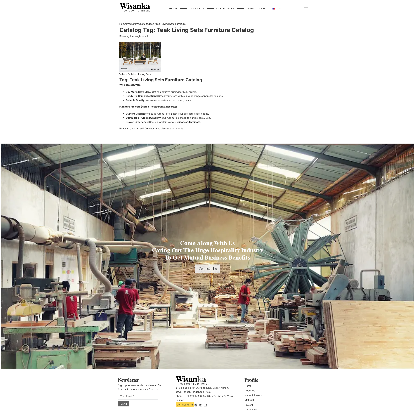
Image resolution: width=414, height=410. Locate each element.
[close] (307, 9)
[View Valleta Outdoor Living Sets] (140, 56)
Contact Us (208, 269)
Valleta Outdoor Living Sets (135, 74)
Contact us (151, 128)
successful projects (188, 122)
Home (122, 23)
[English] (275, 9)
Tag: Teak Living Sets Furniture (186, 29)
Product (130, 23)
